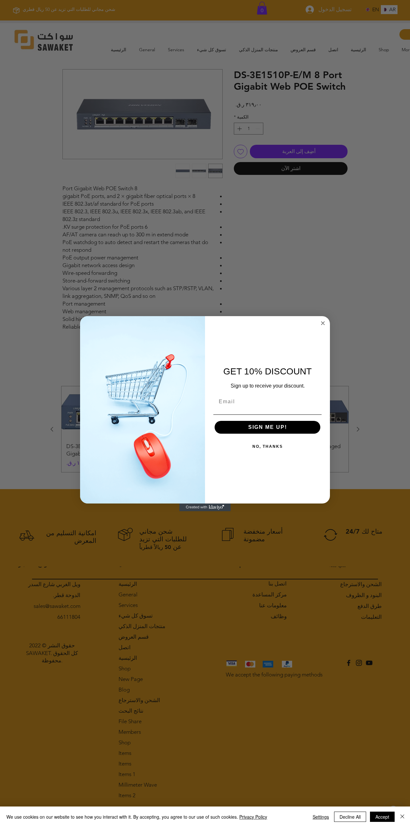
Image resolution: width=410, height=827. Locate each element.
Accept (382, 817)
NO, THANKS (267, 446)
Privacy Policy (253, 817)
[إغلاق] (402, 817)
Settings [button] (321, 817)
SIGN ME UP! (267, 427)
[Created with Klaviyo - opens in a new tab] (205, 507)
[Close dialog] (323, 323)
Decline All (350, 817)
